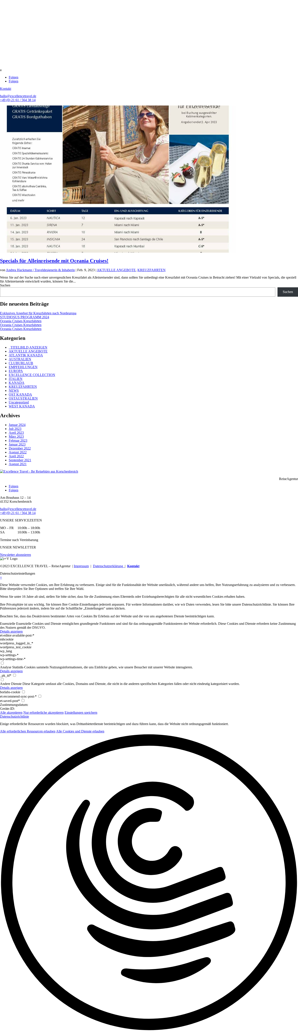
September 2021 (20, 460)
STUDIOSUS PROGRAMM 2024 (24, 317)
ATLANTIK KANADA (26, 355)
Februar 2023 (18, 440)
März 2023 (16, 436)
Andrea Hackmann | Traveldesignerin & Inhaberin (40, 270)
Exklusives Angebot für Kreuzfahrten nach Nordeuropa (38, 313)
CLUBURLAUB (21, 363)
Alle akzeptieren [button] (11, 712)
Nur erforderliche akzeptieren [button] (43, 712)
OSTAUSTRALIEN (23, 398)
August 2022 (18, 452)
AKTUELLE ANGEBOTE (116, 270)
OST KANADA (20, 394)
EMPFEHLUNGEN (23, 367)
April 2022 (16, 456)
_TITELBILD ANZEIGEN (28, 347)
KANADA (16, 383)
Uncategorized (19, 402)
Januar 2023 (17, 444)
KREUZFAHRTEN (151, 270)
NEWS (14, 390)
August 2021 (18, 464)
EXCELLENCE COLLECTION (32, 375)
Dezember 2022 (20, 448)
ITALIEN (15, 379)
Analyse (5, 667)
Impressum (81, 566)
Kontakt (5, 88)
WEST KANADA (22, 406)
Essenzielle (7, 623)
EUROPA (16, 371)
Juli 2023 (15, 429)
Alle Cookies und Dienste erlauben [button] (80, 731)
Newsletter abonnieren (15, 555)
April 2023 (16, 432)
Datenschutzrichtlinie (14, 716)
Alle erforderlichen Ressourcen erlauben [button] (27, 731)
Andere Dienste (11, 684)
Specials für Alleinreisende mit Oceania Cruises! (54, 261)
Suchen (5, 285)
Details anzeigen (11, 631)
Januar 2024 (17, 425)
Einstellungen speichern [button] (81, 712)
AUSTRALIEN (20, 359)
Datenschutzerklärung (109, 566)
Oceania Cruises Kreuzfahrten (20, 321)
